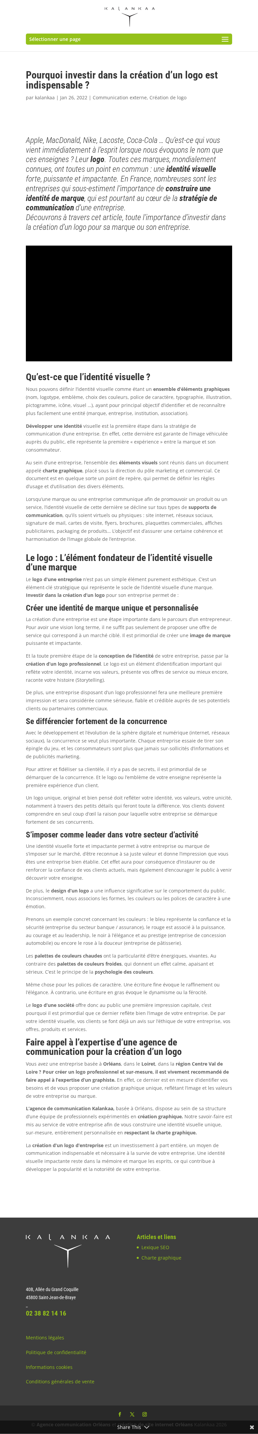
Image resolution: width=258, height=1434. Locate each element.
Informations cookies (49, 1367)
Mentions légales (45, 1337)
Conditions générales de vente (60, 1381)
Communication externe (120, 97)
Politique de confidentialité (56, 1352)
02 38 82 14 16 (46, 1313)
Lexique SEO (155, 1247)
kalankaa (45, 97)
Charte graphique (161, 1257)
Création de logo (167, 97)
